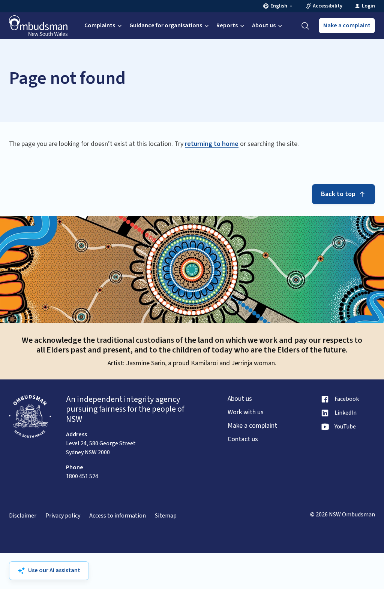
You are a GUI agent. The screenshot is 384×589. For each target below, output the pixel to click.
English (278, 6)
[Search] (305, 25)
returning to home (211, 144)
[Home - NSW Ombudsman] (38, 25)
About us (264, 25)
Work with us (246, 412)
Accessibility (327, 6)
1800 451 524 (82, 476)
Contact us (243, 439)
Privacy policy (62, 515)
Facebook (346, 399)
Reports (227, 25)
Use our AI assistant (54, 570)
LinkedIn (345, 412)
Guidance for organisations (165, 25)
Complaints (99, 25)
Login (368, 6)
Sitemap (166, 515)
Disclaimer (22, 515)
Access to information (117, 515)
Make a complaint (346, 25)
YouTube (345, 426)
